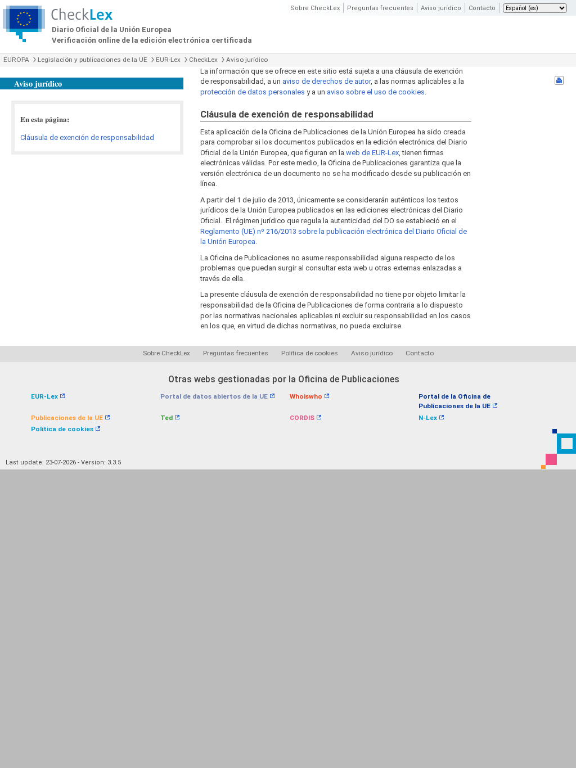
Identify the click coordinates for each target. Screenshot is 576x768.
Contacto (482, 8)
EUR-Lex (168, 60)
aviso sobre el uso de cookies (376, 92)
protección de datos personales (252, 92)
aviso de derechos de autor (326, 81)
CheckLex (203, 60)
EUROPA (16, 60)
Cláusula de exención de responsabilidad (87, 137)
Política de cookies (309, 353)
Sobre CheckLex (315, 8)
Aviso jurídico (441, 8)
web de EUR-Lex (372, 152)
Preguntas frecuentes (380, 8)
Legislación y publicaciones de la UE (92, 60)
